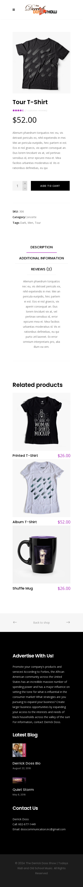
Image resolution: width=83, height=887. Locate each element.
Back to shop (41, 622)
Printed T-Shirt (25, 455)
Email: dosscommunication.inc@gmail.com (39, 829)
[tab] (41, 247)
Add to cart (50, 186)
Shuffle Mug (23, 588)
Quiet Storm (23, 789)
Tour (38, 223)
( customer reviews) (36, 110)
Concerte (30, 217)
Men (30, 223)
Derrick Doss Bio (27, 763)
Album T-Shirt (25, 521)
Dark (23, 223)
